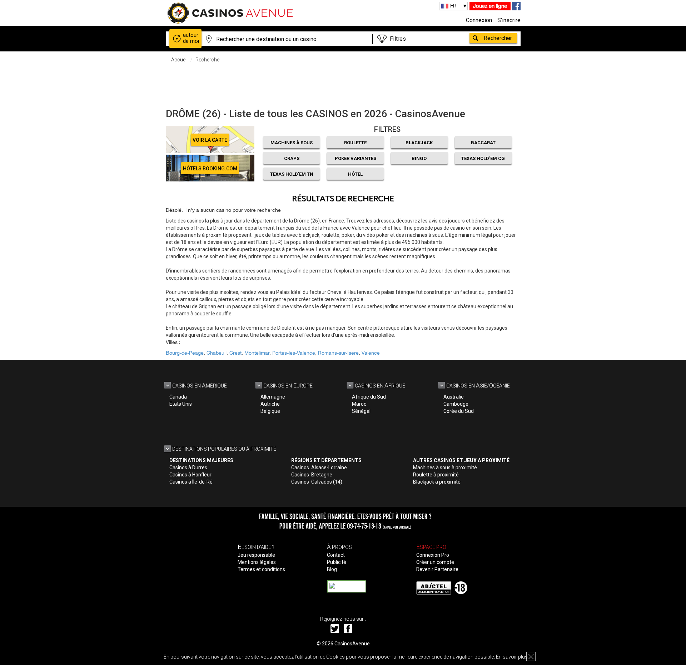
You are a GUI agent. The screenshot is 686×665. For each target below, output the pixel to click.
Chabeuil (217, 353)
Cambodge (455, 404)
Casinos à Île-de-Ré (191, 482)
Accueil (179, 59)
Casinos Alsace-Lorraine (319, 467)
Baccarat (483, 142)
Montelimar (256, 353)
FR (453, 6)
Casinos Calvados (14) (316, 482)
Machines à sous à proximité (445, 467)
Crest (235, 353)
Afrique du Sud (369, 397)
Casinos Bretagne (311, 475)
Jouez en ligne (490, 6)
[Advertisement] (343, 84)
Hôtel (355, 174)
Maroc (359, 404)
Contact (336, 555)
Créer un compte (435, 562)
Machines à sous (291, 142)
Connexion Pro (432, 555)
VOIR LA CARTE (210, 140)
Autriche (270, 404)
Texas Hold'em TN (291, 174)
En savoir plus (512, 657)
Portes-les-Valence (293, 353)
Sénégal (361, 411)
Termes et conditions (261, 569)
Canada (178, 397)
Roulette (355, 142)
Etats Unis (180, 404)
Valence (371, 353)
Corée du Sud (458, 411)
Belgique (270, 411)
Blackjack (419, 142)
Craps (291, 158)
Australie (453, 397)
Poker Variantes (355, 158)
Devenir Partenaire (437, 569)
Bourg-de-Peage (185, 353)
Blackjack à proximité (437, 482)
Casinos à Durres (188, 467)
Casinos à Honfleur (190, 475)
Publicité (336, 562)
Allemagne (272, 397)
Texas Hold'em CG (483, 158)
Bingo (419, 158)
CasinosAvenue (352, 643)
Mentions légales (257, 562)
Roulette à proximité (436, 475)
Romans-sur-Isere (338, 353)
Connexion (479, 20)
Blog (332, 569)
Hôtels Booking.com (210, 168)
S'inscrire (509, 20)
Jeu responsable (256, 555)
